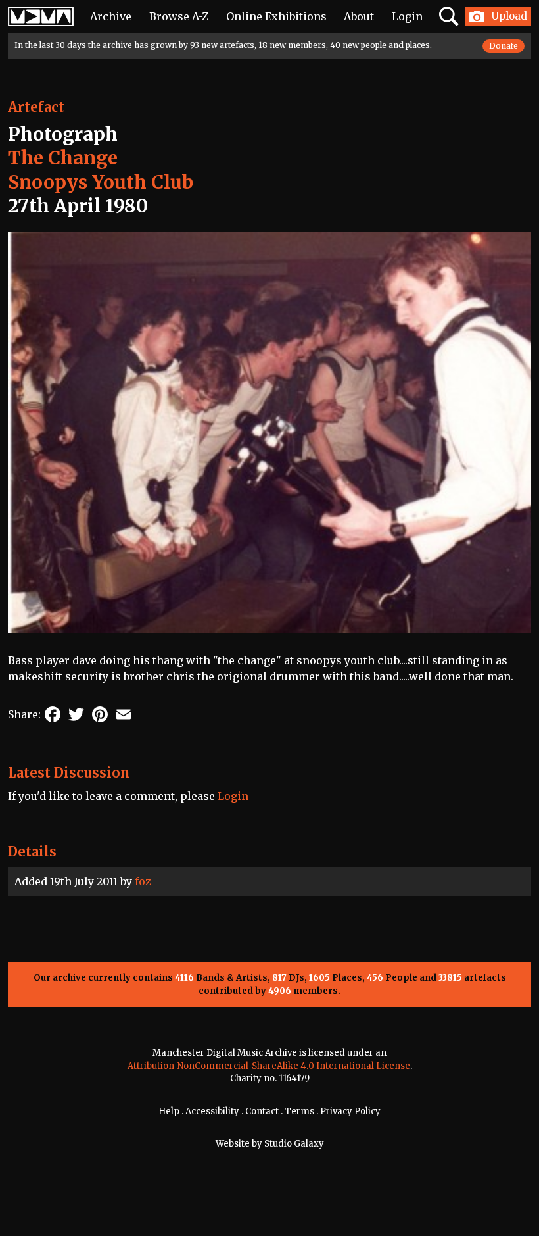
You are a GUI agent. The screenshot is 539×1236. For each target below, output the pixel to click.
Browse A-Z (178, 16)
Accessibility (212, 1111)
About (359, 16)
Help (168, 1111)
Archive (110, 16)
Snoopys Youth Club (100, 182)
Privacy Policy (350, 1111)
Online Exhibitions (276, 16)
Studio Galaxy (294, 1143)
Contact (262, 1111)
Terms (299, 1111)
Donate (503, 46)
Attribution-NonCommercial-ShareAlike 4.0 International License (269, 1066)
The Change (63, 158)
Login (407, 16)
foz (143, 881)
